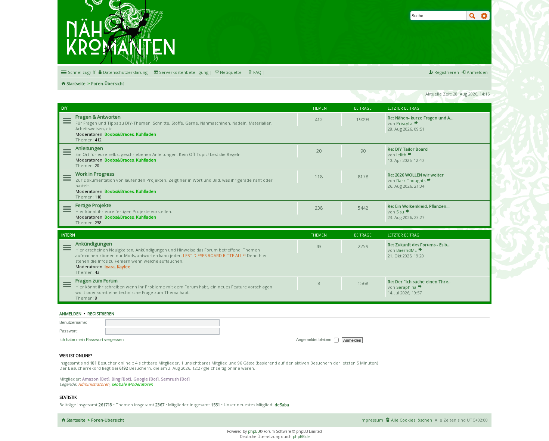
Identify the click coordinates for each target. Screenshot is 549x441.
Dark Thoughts (410, 180)
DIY (64, 108)
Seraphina (406, 287)
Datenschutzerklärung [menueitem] (125, 72)
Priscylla (404, 123)
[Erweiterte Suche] (484, 15)
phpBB (254, 431)
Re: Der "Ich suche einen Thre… (420, 281)
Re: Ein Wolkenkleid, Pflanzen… (419, 206)
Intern (68, 235)
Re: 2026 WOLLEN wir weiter (416, 175)
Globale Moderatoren (132, 384)
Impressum (371, 420)
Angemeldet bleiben (314, 339)
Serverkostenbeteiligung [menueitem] (183, 72)
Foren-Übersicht (107, 83)
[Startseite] (122, 2)
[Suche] (472, 15)
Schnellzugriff (81, 72)
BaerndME (406, 250)
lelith (401, 154)
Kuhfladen (146, 134)
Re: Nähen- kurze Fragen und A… (420, 118)
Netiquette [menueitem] (231, 72)
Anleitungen (89, 148)
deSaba (281, 404)
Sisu (400, 212)
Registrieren (100, 313)
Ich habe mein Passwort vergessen (91, 339)
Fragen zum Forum (96, 280)
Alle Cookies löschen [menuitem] (411, 420)
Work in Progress (95, 174)
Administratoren (93, 384)
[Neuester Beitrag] (416, 123)
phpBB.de (301, 436)
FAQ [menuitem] (257, 72)
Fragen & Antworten (98, 116)
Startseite (76, 83)
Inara (110, 266)
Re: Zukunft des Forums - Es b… (419, 244)
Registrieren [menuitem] (446, 72)
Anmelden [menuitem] (477, 72)
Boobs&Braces (119, 134)
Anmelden (70, 313)
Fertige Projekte (93, 205)
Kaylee (123, 266)
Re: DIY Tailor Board (408, 149)
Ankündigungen (93, 243)
